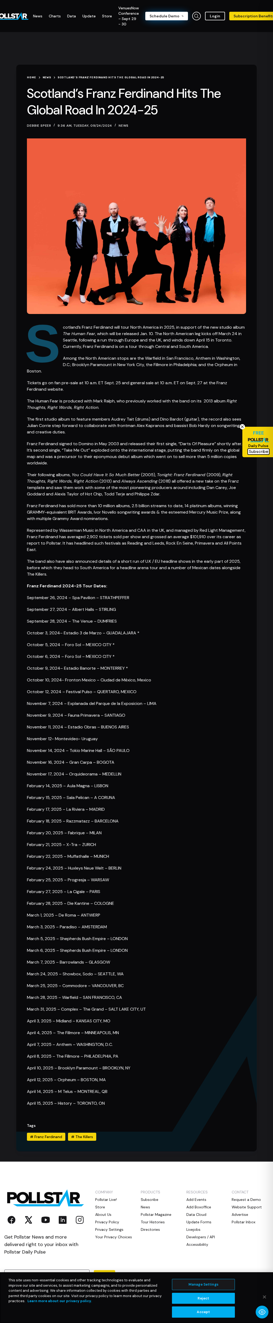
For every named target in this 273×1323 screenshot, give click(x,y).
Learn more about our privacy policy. (59, 1301)
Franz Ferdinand (46, 1136)
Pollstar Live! (106, 1199)
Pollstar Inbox (243, 1222)
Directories (150, 1229)
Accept (203, 1312)
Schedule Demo (164, 16)
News (124, 125)
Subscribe (149, 1199)
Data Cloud (196, 1214)
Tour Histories (153, 1222)
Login (215, 16)
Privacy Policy (107, 1222)
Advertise (240, 1214)
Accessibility (197, 1244)
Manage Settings (203, 1284)
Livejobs (193, 1229)
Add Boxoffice (198, 1207)
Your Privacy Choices (113, 1237)
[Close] (264, 1297)
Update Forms (198, 1222)
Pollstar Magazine (156, 1214)
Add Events (196, 1199)
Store (100, 1207)
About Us (103, 1214)
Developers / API (200, 1237)
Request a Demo (246, 1199)
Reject (203, 1298)
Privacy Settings (109, 1229)
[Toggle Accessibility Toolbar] (262, 1312)
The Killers (82, 1136)
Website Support (247, 1207)
